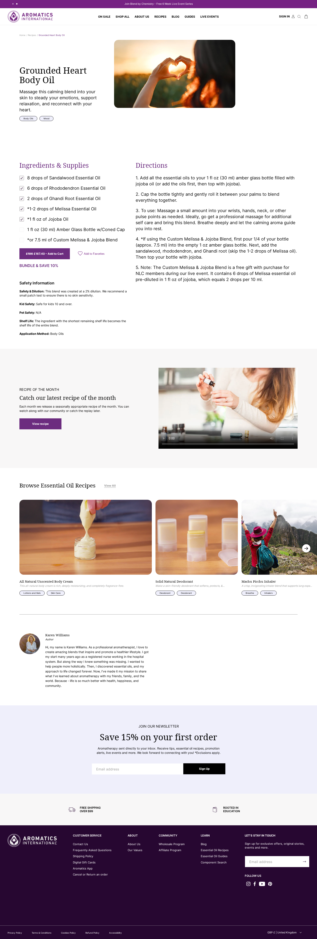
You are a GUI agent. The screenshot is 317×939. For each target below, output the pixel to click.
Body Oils (28, 118)
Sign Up (204, 768)
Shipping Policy (83, 856)
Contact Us (80, 844)
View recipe (40, 423)
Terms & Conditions (41, 932)
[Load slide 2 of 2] (17, 4)
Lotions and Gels (32, 593)
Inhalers (268, 593)
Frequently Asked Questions (92, 850)
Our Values (135, 850)
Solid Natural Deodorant (174, 582)
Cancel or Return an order (90, 874)
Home (22, 35)
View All (110, 485)
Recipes (32, 35)
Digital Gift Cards (84, 862)
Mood (46, 118)
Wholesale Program (172, 844)
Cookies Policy (68, 932)
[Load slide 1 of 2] (13, 4)
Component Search (214, 862)
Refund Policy (92, 932)
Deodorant (165, 593)
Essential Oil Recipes (215, 850)
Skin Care (56, 593)
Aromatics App (83, 868)
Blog (204, 844)
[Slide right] (306, 548)
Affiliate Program (170, 850)
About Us (134, 844)
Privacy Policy (15, 932)
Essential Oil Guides (214, 856)
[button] (122, 16)
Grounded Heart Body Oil (51, 35)
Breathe (250, 593)
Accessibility (115, 932)
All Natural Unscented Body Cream (46, 582)
